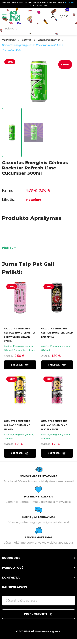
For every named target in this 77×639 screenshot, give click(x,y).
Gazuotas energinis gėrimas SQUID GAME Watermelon (54, 425)
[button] (20, 364)
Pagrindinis (9, 39)
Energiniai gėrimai (49, 39)
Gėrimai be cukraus (24, 350)
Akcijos (8, 346)
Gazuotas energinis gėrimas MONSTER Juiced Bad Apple (57, 332)
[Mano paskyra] (52, 16)
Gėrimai (26, 39)
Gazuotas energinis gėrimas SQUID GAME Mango (17, 425)
